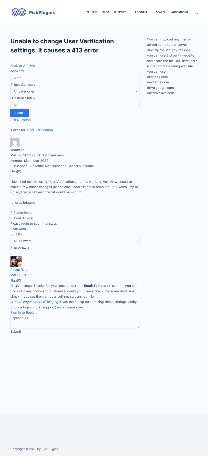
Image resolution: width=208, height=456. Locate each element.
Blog (105, 12)
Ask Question (20, 120)
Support (120, 12)
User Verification (40, 130)
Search (161, 12)
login (25, 223)
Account (141, 12)
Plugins (92, 12)
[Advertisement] (75, 368)
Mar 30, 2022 (20, 275)
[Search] (196, 12)
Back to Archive (22, 66)
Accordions (179, 12)
